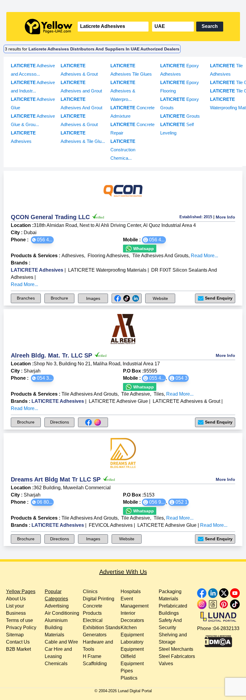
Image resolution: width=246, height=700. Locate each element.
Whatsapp (143, 248)
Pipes (127, 670)
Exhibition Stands (101, 627)
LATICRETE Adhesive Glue (118, 401)
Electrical (93, 620)
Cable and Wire (61, 641)
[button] (42, 239)
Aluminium (56, 620)
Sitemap (15, 634)
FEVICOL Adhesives (111, 525)
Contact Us (18, 641)
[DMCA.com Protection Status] (218, 639)
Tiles (159, 394)
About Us (16, 598)
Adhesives (73, 255)
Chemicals (56, 663)
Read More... (204, 255)
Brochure (59, 298)
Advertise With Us (123, 572)
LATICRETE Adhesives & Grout (186, 401)
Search (210, 26)
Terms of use (19, 620)
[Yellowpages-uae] (48, 26)
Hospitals (131, 591)
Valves (166, 663)
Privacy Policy (21, 627)
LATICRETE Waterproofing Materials (107, 270)
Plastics (129, 677)
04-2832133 (226, 628)
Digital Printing (98, 598)
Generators (94, 634)
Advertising (57, 605)
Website (160, 298)
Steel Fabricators (177, 656)
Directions (59, 422)
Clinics (90, 591)
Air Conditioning (62, 613)
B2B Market (18, 649)
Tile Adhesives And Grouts (160, 255)
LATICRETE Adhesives (37, 270)
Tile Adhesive (135, 394)
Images (93, 298)
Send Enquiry (218, 298)
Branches (26, 298)
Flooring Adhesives (108, 255)
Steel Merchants (176, 649)
